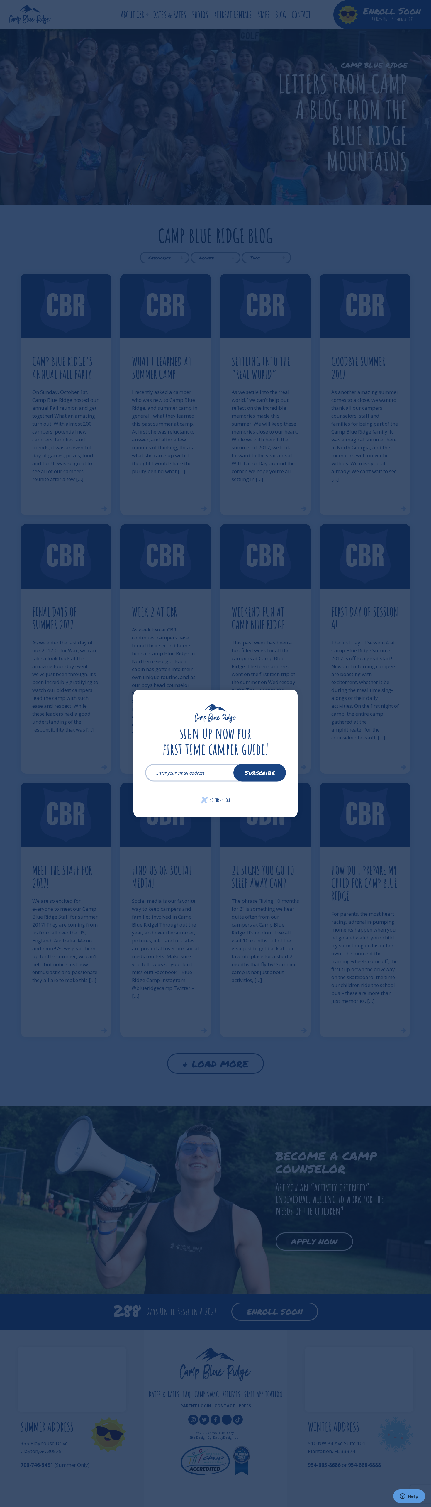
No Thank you (215, 800)
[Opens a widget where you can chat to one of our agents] (409, 1496)
